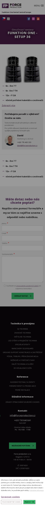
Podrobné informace (36, 490)
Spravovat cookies (10, 496)
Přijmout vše (29, 502)
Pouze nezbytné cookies (11, 502)
